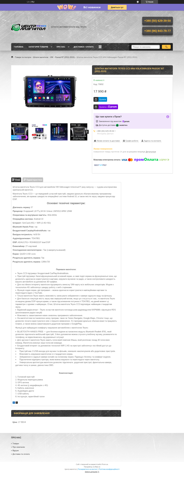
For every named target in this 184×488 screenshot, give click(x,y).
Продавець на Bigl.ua (92, 467)
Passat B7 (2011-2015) (65, 57)
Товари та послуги (23, 57)
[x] (17, 403)
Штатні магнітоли (40, 57)
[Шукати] (166, 47)
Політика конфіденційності (109, 469)
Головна (18, 47)
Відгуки (16, 450)
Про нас (61, 47)
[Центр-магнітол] (28, 27)
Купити (102, 99)
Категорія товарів (38, 47)
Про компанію (19, 447)
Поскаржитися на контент (88, 469)
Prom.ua (105, 464)
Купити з (103, 107)
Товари (16, 443)
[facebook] (14, 403)
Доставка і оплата (84, 47)
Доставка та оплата (21, 454)
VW (51, 57)
